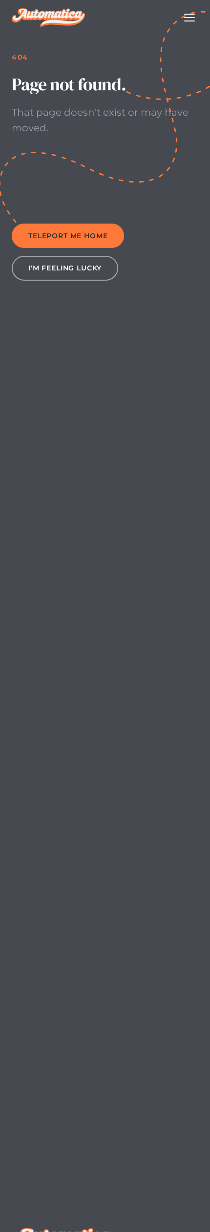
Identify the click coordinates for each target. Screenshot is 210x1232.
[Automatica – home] (48, 17)
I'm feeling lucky (65, 268)
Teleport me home (67, 235)
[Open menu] (189, 17)
